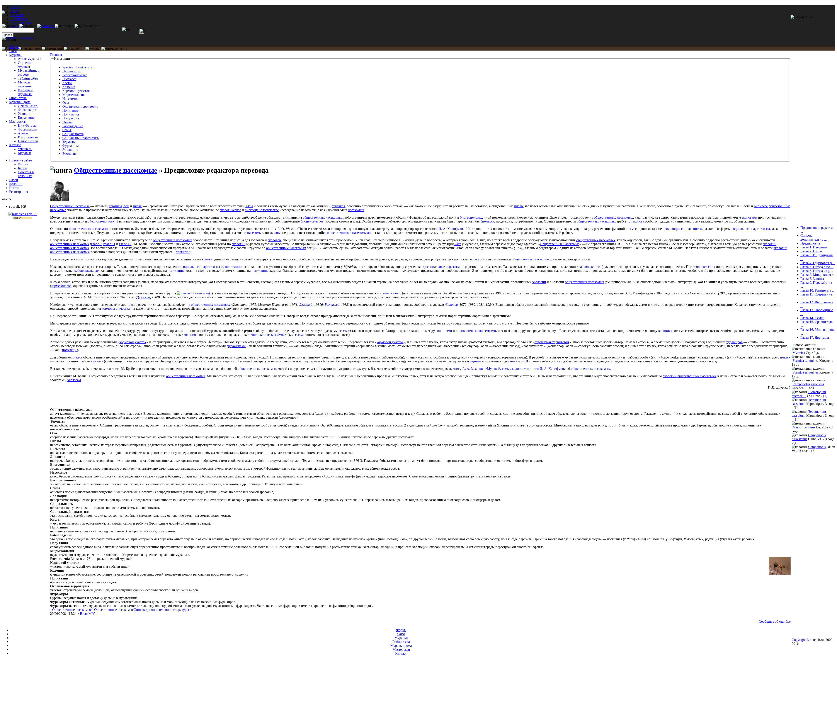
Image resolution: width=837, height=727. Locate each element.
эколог (274, 232)
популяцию (176, 270)
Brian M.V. (87, 613)
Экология (69, 153)
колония (664, 331)
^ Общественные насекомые (113, 609)
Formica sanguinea (805, 360)
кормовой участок (132, 342)
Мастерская (17, 121)
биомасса (487, 221)
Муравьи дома (20, 102)
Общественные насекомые (115, 170)
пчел (513, 361)
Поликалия (70, 114)
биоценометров (312, 221)
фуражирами (236, 346)
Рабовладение (72, 126)
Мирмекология (73, 95)
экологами (749, 217)
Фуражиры (70, 146)
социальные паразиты (443, 266)
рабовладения (588, 266)
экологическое (230, 210)
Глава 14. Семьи (812, 318)
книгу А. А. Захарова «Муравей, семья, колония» (489, 368)
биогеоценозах (471, 217)
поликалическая (264, 334)
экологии (238, 244)
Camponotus (817, 447)
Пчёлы (67, 122)
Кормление (26, 117)
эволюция (672, 229)
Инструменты (28, 137)
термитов (183, 252)
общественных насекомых (322, 217)
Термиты (69, 142)
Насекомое (70, 98)
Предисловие (810, 243)
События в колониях (26, 174)
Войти (14, 188)
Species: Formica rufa (77, 67)
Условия (24, 114)
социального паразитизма (751, 229)
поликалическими (469, 331)
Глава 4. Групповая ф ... (817, 263)
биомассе (761, 206)
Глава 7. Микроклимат (817, 275)
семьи (208, 259)
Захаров (452, 304)
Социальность (72, 134)
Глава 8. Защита (812, 278)
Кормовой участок (76, 91)
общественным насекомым (286, 248)
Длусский (143, 297)
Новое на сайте (20, 160)
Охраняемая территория (80, 106)
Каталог (15, 145)
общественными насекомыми (349, 232)
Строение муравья (25, 64)
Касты (67, 83)
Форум (15, 7)
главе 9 (96, 244)
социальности (691, 229)
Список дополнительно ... (813, 237)
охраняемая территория (551, 342)
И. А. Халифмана (451, 229)
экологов (274, 240)
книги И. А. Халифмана (548, 368)
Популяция (70, 118)
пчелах (785, 357)
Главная (56, 54)
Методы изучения (25, 84)
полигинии (233, 266)
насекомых (356, 210)
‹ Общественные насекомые (71, 609)
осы (126, 206)
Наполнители (28, 141)
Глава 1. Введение (813, 247)
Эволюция (70, 149)
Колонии (15, 184)
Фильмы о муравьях (25, 92)
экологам (74, 380)
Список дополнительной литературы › (162, 609)
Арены (23, 133)
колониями (444, 331)
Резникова (332, 304)
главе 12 (125, 244)
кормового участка (116, 308)
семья (344, 331)
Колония (68, 87)
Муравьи (15, 55)
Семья (66, 130)
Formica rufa (202, 293)
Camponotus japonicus (808, 384)
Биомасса (69, 79)
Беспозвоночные (74, 75)
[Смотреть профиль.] (59, 199)
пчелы (137, 206)
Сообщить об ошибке (775, 621)
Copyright (799, 640)
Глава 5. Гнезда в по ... (817, 267)
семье (632, 229)
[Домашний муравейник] (46, 26)
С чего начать (28, 106)
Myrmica (799, 353)
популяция (70, 350)
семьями (490, 331)
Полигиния (70, 110)
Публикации (71, 71)
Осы (65, 102)
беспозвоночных (102, 221)
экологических (704, 266)
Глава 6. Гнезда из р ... (816, 271)
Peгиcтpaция (18, 192)
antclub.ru (25, 149)
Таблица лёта (28, 78)
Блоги (22, 168)
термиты (115, 206)
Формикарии (27, 110)
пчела (97, 361)
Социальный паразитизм (80, 138)
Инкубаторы (27, 125)
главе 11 (109, 244)
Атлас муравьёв (29, 59)
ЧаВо (13, 51)
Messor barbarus (804, 427)
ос (522, 361)
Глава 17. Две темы (814, 337)
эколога (638, 221)
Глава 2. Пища (811, 251)
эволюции (477, 259)
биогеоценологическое (262, 210)
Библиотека (18, 98)
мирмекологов (60, 286)
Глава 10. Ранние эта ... (817, 290)
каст (457, 244)
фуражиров (734, 342)
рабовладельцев (86, 270)
